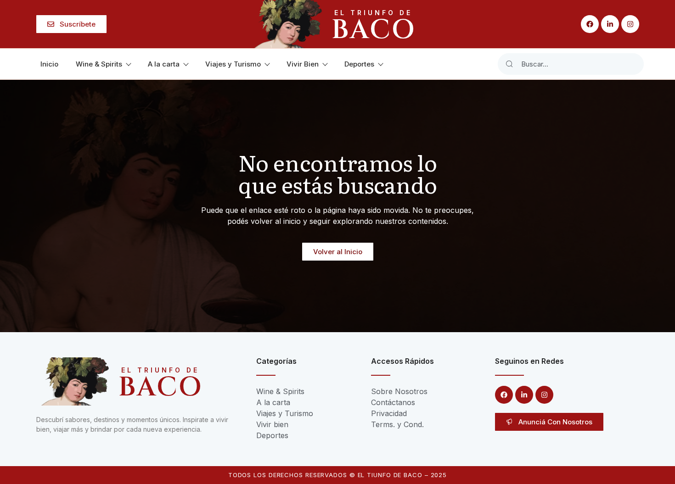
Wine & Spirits (99, 64)
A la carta (164, 64)
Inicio (49, 64)
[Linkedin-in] (610, 24)
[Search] (509, 64)
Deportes (359, 64)
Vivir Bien (303, 64)
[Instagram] (630, 24)
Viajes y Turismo (233, 64)
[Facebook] (590, 24)
